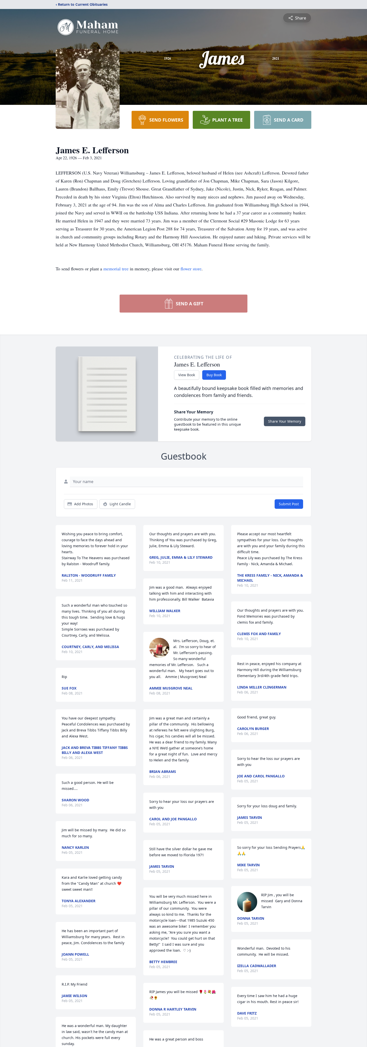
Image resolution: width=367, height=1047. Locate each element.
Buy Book (214, 374)
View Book (186, 374)
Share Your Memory (284, 421)
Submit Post (289, 504)
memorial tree (116, 269)
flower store (191, 269)
